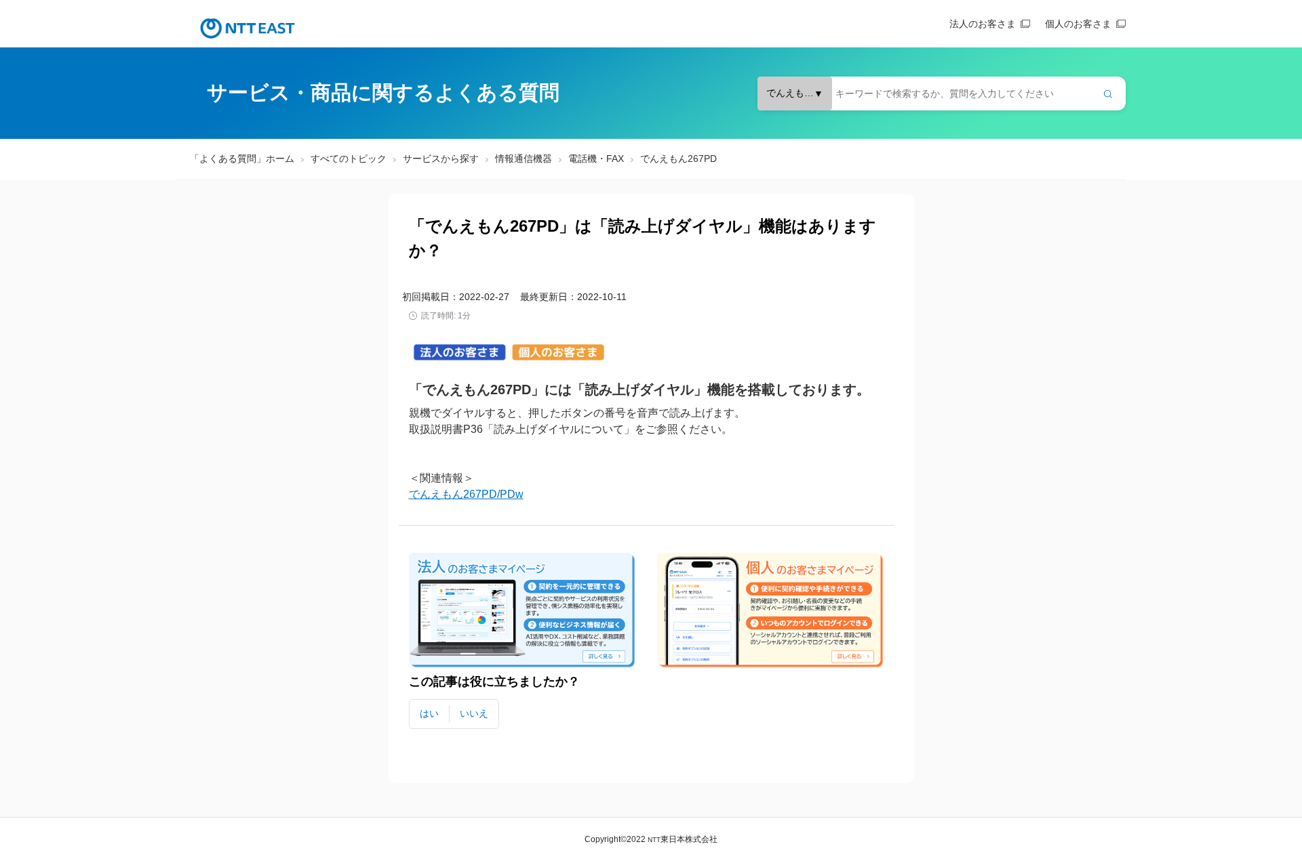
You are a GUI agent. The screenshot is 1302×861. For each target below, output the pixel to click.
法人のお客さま (982, 23)
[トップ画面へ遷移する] (247, 28)
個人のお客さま (1078, 23)
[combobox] (941, 93)
